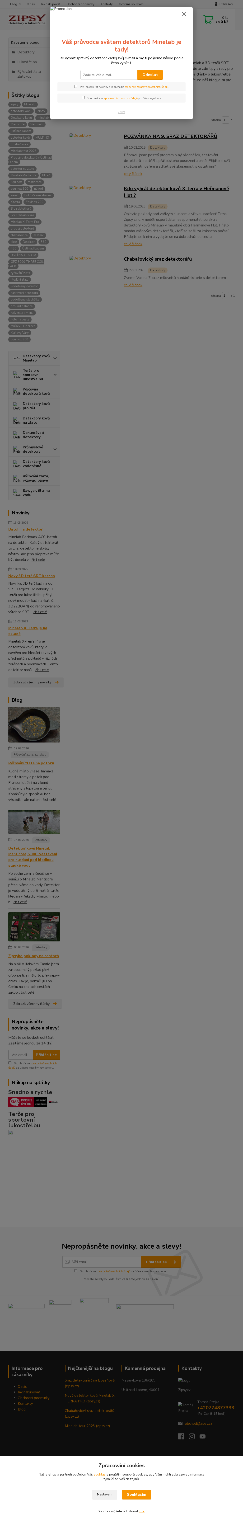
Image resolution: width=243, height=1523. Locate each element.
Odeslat (150, 74)
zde (142, 1511)
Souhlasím (136, 1494)
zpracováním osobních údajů (121, 98)
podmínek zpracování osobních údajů (146, 87)
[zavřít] (184, 14)
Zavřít (121, 112)
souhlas (100, 1474)
